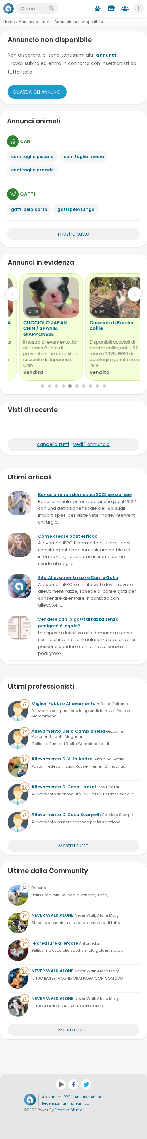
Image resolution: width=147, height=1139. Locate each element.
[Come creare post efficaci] (19, 545)
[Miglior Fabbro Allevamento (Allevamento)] (18, 711)
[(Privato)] (18, 895)
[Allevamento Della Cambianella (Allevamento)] (18, 739)
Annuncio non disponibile (78, 21)
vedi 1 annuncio (91, 444)
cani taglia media (84, 156)
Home (9, 21)
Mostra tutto (73, 845)
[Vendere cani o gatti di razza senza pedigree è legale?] (19, 628)
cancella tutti (53, 444)
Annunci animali (34, 21)
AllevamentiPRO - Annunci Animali (73, 1097)
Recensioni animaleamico (65, 1103)
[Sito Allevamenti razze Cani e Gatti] (19, 586)
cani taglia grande (32, 170)
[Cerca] (51, 8)
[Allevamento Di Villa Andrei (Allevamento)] (18, 766)
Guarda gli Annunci (37, 91)
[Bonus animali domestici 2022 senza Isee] (19, 503)
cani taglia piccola (32, 156)
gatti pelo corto (29, 209)
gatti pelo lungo (76, 209)
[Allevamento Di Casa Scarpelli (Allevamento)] (18, 822)
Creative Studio (68, 1110)
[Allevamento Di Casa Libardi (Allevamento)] (18, 794)
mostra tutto (73, 233)
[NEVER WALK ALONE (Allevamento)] (18, 923)
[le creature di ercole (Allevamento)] (18, 950)
